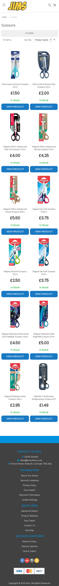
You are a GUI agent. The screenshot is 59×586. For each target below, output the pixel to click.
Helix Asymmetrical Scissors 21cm (15, 85)
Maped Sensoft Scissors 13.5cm (44, 210)
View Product (15, 106)
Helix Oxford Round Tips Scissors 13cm (43, 85)
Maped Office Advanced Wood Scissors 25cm (15, 210)
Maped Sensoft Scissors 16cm (44, 273)
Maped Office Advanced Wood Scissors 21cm (44, 148)
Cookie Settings (29, 500)
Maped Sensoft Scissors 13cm (15, 273)
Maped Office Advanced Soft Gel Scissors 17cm (15, 148)
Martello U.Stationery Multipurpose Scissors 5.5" (44, 397)
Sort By (27, 40)
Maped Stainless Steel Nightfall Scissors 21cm (44, 335)
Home (4, 17)
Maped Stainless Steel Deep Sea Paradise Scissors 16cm (15, 335)
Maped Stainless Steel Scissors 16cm (15, 397)
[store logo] (17, 6)
